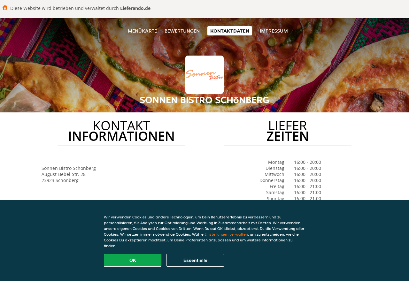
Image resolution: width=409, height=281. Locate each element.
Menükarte (142, 30)
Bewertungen (182, 30)
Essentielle (195, 260)
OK (132, 260)
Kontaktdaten (229, 30)
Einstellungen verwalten (226, 234)
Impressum (274, 30)
